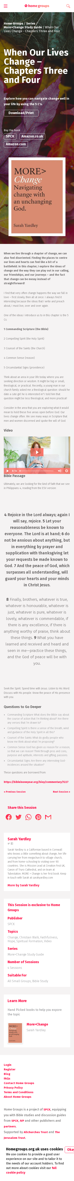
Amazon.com (16, 144)
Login (7, 1065)
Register (9, 1069)
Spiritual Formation (29, 941)
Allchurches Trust (36, 1132)
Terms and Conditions (18, 1092)
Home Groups (13, 23)
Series (30, 23)
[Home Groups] (37, 6)
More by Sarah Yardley (23, 885)
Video (48, 941)
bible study (40, 981)
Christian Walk (29, 937)
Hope (11, 941)
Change (13, 937)
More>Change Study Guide (23, 27)
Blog (7, 1074)
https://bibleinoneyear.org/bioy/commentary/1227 (36, 782)
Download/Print (21, 113)
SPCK (10, 136)
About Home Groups (17, 1096)
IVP (22, 1120)
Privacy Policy (13, 1087)
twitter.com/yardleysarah (9, 843)
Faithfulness (48, 937)
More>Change (37, 1024)
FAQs (7, 1078)
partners (10, 1126)
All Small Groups (19, 981)
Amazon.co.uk (32, 136)
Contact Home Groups (19, 1083)
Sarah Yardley (36, 1030)
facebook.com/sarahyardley (12, 843)
